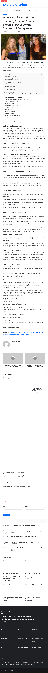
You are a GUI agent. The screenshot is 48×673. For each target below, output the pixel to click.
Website (26, 506)
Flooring (30, 662)
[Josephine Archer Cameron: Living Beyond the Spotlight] (6, 538)
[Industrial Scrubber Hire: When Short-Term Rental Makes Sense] (13, 590)
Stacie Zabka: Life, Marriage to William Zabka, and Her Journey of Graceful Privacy (23, 333)
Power (7, 664)
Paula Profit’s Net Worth (9, 88)
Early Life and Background (9, 78)
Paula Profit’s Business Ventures (10, 85)
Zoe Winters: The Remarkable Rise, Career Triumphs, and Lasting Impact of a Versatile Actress (38, 388)
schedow (17, 664)
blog (8, 662)
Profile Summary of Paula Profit (10, 76)
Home (5, 10)
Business (12, 662)
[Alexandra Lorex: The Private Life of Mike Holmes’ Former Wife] (6, 544)
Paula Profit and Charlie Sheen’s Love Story (13, 82)
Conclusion (7, 90)
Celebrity (8, 10)
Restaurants (12, 664)
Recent (23, 520)
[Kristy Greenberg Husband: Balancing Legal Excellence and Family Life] (6, 532)
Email (4, 506)
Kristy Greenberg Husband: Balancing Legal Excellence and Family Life (27, 531)
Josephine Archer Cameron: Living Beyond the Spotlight (23, 536)
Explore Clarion (8, 31)
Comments (38, 520)
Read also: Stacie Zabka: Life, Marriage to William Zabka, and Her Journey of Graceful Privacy (24, 93)
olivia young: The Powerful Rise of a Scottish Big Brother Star (9, 474)
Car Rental (17, 662)
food (34, 662)
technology (30, 664)
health (38, 662)
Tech (25, 664)
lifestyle (3, 664)
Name (4, 501)
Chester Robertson (24, 662)
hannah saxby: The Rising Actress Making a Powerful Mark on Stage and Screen (24, 474)
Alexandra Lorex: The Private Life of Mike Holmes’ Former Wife (25, 542)
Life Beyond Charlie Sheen (10, 83)
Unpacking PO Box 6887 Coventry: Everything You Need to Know (25, 525)
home (42, 662)
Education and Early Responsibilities (12, 80)
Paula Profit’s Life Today (10, 89)
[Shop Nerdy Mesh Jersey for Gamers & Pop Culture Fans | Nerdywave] (35, 590)
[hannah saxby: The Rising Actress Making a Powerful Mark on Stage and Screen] (24, 424)
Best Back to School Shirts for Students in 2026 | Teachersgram (34, 575)
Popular (8, 520)
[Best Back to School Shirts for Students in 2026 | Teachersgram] (35, 566)
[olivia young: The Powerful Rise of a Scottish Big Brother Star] (9, 424)
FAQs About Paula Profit (9, 92)
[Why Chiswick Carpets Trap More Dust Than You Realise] (8, 651)
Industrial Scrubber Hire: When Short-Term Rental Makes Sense (12, 598)
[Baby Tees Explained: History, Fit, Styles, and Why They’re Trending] (24, 633)
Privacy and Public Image (10, 86)
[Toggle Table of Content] (41, 75)
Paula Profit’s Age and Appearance (11, 79)
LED (45, 662)
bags (5, 662)
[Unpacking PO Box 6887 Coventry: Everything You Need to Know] (6, 527)
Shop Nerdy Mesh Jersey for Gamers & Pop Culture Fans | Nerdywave (34, 598)
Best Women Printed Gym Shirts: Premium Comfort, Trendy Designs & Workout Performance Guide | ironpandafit (11, 576)
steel (22, 664)
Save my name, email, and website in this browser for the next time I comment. (19, 511)
